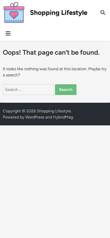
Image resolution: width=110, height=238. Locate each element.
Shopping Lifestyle (58, 12)
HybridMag (63, 117)
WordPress (34, 117)
